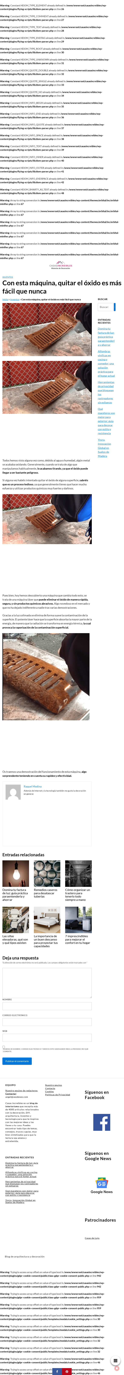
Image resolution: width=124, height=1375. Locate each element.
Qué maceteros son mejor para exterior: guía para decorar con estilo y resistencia (106, 421)
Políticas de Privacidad (57, 1094)
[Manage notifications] (116, 1368)
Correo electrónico (14, 1015)
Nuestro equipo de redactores (21, 1090)
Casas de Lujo (92, 1238)
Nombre (7, 999)
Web (4, 1031)
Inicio (5, 299)
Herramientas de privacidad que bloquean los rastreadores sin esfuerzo (21, 1183)
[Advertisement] (47, 436)
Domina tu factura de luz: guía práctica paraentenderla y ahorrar (106, 336)
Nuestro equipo (53, 1085)
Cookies (49, 1091)
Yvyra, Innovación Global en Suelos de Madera (104, 448)
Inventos (7, 277)
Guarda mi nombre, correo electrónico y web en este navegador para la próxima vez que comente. (45, 1050)
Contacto (50, 1088)
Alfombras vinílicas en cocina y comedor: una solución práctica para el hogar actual (106, 363)
